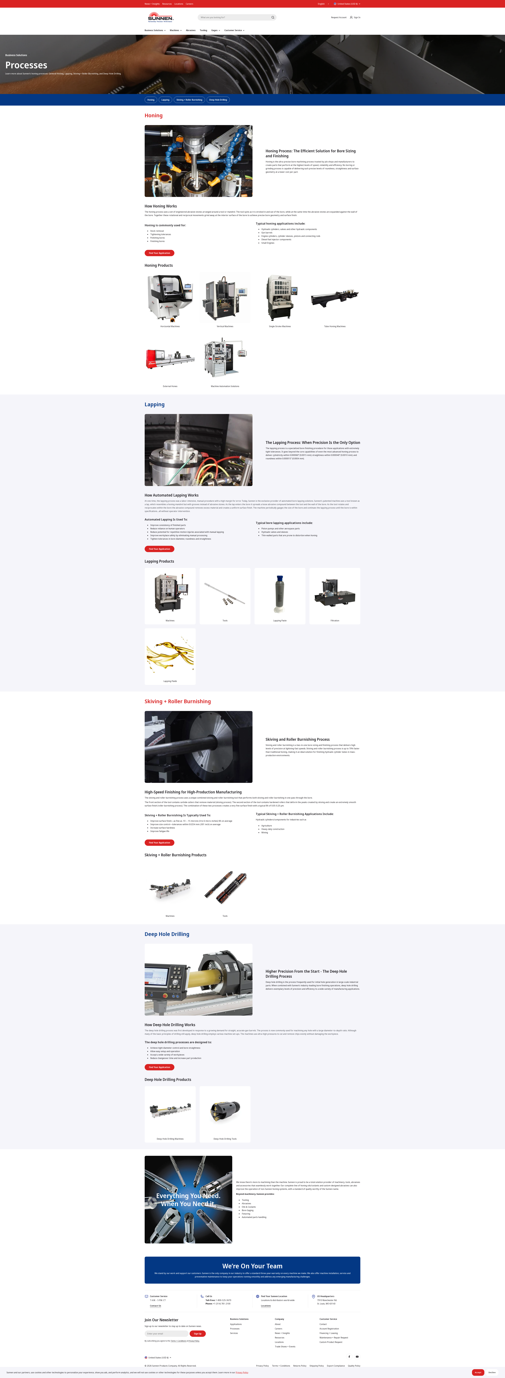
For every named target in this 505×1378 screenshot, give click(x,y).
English (321, 3)
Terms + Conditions (178, 1341)
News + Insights (152, 3)
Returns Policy (299, 1365)
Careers (189, 3)
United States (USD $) (347, 4)
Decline (492, 1372)
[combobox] (324, 4)
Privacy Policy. (194, 1341)
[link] (279, 596)
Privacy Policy (262, 1365)
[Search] (272, 17)
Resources (167, 3)
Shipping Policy (317, 1365)
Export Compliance (336, 1365)
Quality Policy (354, 1365)
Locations (178, 3)
